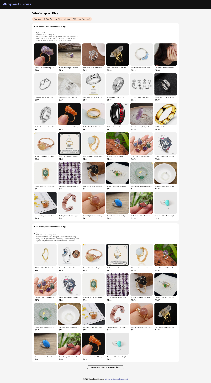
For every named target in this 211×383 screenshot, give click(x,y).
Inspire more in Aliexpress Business (105, 367)
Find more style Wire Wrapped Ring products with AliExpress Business (61, 19)
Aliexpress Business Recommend (116, 379)
